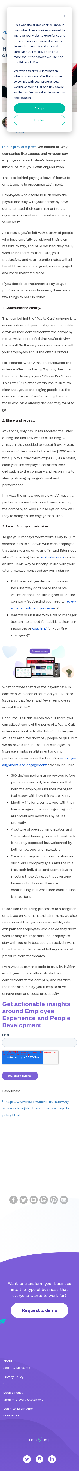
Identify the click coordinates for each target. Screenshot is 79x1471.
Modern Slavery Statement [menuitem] (23, 1399)
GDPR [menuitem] (7, 1383)
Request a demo (39, 1310)
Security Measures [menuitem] (16, 1367)
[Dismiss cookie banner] (63, 16)
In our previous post (19, 147)
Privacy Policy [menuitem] (13, 1377)
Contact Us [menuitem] (11, 1415)
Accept (39, 108)
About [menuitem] (7, 1361)
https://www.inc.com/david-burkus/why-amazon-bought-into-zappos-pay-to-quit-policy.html (36, 1108)
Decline (39, 120)
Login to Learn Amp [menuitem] (18, 1408)
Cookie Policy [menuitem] (13, 1392)
